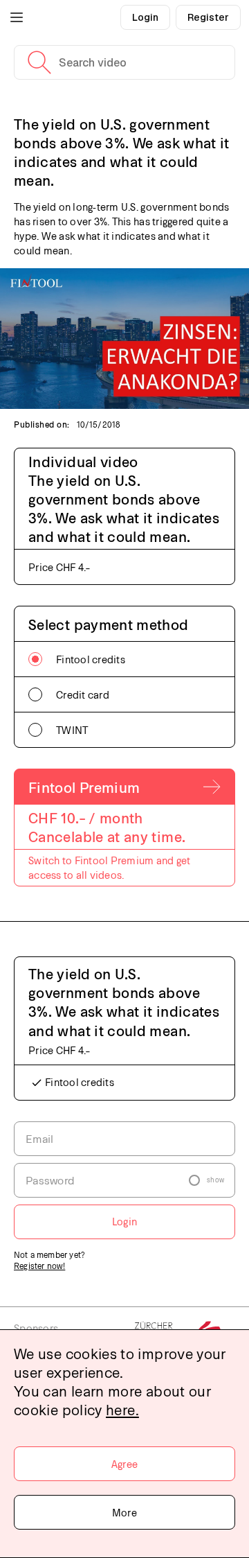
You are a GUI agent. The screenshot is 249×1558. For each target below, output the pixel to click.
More (124, 1512)
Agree (124, 1464)
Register (208, 17)
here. (122, 1409)
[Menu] (16, 17)
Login (145, 17)
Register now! (39, 1265)
